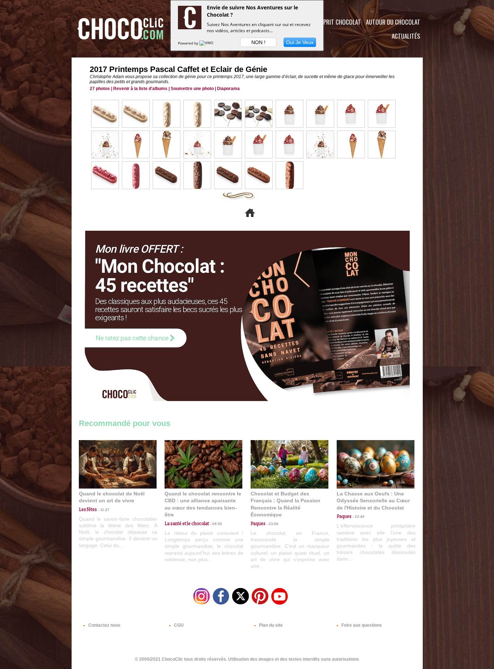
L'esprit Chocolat (337, 21)
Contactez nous (103, 625)
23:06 (271, 524)
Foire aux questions (361, 625)
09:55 (215, 524)
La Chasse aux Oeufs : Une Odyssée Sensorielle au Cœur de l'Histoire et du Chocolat (373, 501)
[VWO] (206, 43)
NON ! (258, 42)
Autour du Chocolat (393, 21)
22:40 (358, 517)
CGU (178, 625)
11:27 (103, 510)
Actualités (406, 36)
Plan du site (270, 625)
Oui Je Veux (300, 42)
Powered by (188, 43)
